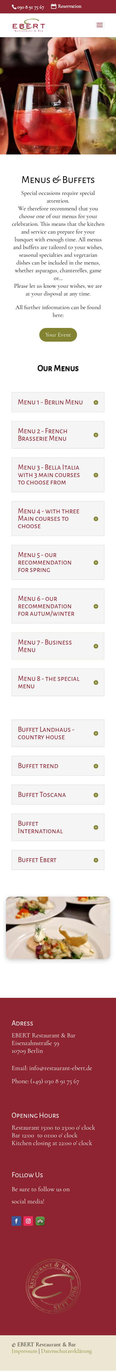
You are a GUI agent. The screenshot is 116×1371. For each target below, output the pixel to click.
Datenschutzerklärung (66, 1351)
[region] (58, 94)
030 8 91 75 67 (30, 7)
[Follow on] (40, 1221)
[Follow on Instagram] (28, 1221)
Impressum (24, 1351)
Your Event (58, 334)
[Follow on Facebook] (16, 1221)
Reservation (69, 6)
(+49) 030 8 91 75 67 (54, 1081)
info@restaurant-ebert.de (60, 1068)
